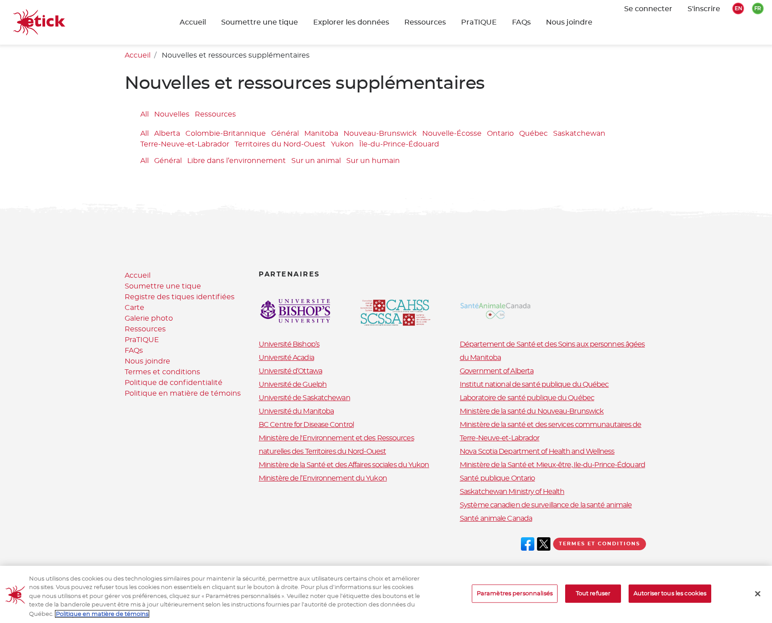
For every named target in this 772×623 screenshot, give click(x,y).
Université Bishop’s (289, 344)
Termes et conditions (162, 372)
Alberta (167, 134)
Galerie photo (149, 318)
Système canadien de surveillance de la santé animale (546, 505)
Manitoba (321, 134)
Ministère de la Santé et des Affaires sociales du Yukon (344, 464)
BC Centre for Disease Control (306, 424)
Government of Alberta (496, 371)
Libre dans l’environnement (236, 160)
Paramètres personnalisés (515, 594)
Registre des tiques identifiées (180, 297)
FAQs (521, 22)
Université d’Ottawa (290, 371)
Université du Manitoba (296, 411)
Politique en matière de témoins (183, 393)
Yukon (342, 144)
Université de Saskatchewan (304, 397)
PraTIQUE (479, 22)
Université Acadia (286, 357)
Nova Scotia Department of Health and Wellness (537, 451)
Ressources (425, 22)
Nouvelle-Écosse (452, 134)
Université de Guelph (293, 384)
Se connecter (648, 9)
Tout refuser (593, 594)
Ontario (500, 134)
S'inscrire (704, 9)
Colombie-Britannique (225, 134)
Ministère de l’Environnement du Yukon (323, 478)
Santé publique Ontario (497, 478)
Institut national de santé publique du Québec (534, 384)
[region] (386, 594)
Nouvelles (171, 114)
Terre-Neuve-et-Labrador (184, 144)
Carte (134, 307)
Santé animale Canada (496, 518)
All (144, 114)
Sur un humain (373, 160)
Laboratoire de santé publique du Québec (527, 397)
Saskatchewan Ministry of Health (512, 491)
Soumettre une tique (163, 286)
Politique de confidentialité (173, 382)
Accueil (193, 22)
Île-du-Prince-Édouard (399, 144)
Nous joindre (569, 22)
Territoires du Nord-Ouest (280, 144)
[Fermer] (758, 594)
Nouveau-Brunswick (380, 134)
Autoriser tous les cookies (670, 594)
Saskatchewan (579, 134)
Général (285, 134)
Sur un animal (316, 160)
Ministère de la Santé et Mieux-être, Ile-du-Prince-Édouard (552, 464)
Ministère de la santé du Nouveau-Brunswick (532, 411)
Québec (533, 134)
